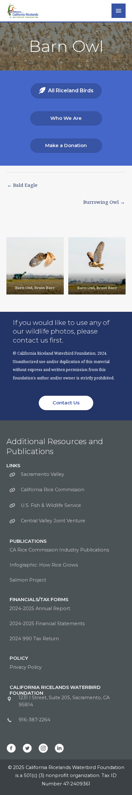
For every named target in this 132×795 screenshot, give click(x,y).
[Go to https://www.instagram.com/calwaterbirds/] (43, 748)
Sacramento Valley (42, 474)
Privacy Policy (26, 667)
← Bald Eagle (22, 185)
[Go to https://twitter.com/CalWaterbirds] (27, 748)
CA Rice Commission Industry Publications (59, 550)
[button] (66, 118)
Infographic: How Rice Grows (44, 565)
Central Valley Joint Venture (53, 521)
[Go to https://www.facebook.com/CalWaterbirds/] (11, 748)
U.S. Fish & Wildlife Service (51, 505)
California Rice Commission (52, 490)
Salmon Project (28, 580)
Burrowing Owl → (104, 202)
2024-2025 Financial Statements (47, 623)
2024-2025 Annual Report (40, 608)
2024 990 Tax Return (34, 639)
